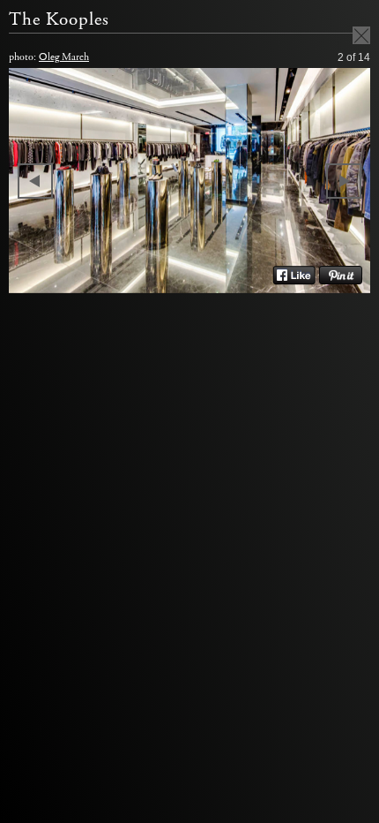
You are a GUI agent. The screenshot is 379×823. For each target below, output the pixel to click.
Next (344, 181)
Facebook (294, 275)
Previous (35, 181)
